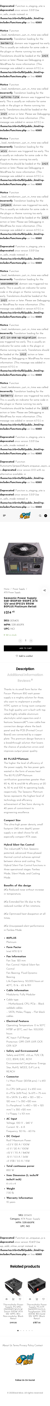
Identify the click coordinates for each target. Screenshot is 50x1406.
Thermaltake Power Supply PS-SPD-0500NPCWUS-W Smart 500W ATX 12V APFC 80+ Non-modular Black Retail (13, 1312)
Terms (16, 1345)
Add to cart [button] (13, 1299)
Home (6, 589)
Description (25, 669)
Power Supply (19, 589)
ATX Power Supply (12, 593)
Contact (38, 1345)
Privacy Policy (26, 1345)
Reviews (25, 680)
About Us (7, 1345)
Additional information (25, 674)
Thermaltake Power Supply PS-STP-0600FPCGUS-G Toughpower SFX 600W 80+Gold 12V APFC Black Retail (37, 1312)
